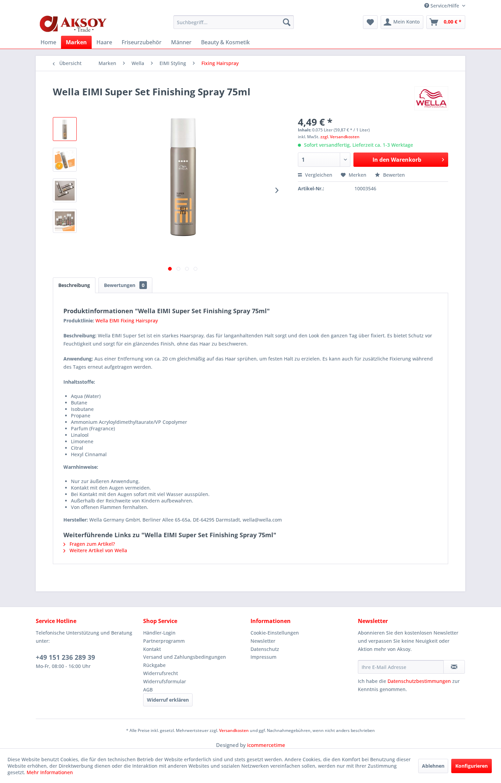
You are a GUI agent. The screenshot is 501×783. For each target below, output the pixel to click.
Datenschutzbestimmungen (419, 681)
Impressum (263, 657)
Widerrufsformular (164, 681)
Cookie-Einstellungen (274, 632)
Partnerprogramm (164, 641)
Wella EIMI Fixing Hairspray (126, 320)
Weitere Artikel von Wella (97, 550)
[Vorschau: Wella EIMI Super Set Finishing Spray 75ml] (65, 129)
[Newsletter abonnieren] (454, 667)
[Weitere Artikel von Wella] (431, 98)
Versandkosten (234, 730)
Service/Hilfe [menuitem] (444, 5)
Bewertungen (124, 285)
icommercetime (266, 744)
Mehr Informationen (50, 772)
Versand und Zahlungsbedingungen (184, 657)
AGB (148, 689)
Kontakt (152, 649)
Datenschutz (264, 649)
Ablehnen (433, 766)
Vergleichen (318, 175)
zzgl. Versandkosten (340, 137)
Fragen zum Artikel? (91, 544)
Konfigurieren (471, 766)
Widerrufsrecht (160, 673)
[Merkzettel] (370, 22)
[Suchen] (286, 22)
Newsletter (262, 641)
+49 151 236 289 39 (65, 657)
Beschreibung (74, 285)
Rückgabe (154, 665)
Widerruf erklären (168, 700)
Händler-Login (159, 632)
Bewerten (393, 175)
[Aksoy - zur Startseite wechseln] (73, 23)
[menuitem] (233, 22)
